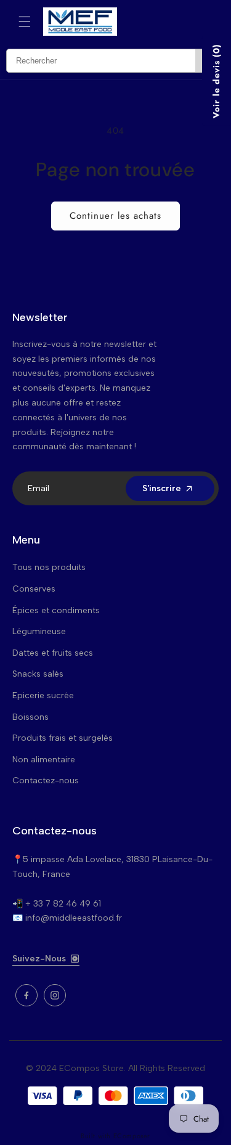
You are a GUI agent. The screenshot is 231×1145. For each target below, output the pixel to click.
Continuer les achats (115, 215)
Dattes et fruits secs (52, 653)
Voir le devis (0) (216, 81)
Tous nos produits (49, 567)
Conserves (33, 589)
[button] (24, 21)
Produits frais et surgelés (62, 738)
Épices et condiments (56, 610)
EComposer (131, 1136)
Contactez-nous (45, 780)
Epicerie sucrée (43, 695)
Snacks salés (37, 674)
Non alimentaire (43, 759)
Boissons (30, 717)
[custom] (26, 995)
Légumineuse (39, 631)
